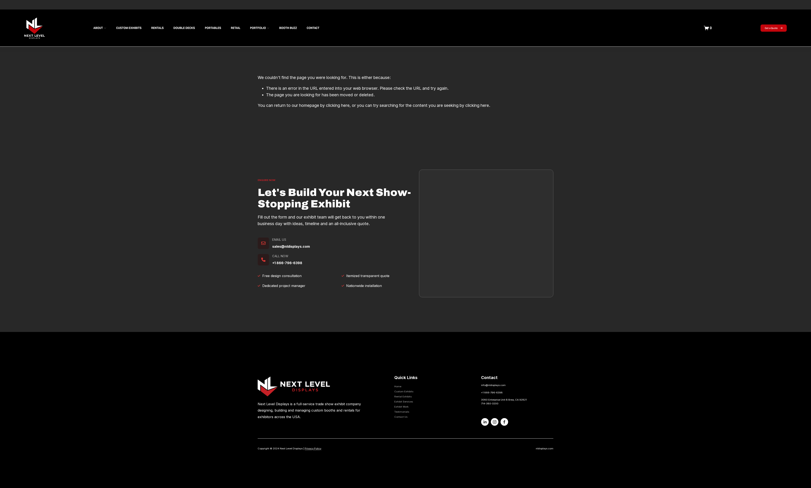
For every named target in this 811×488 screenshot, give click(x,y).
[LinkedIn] (485, 422)
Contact (313, 28)
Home (397, 386)
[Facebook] (504, 422)
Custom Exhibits (129, 28)
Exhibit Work (401, 406)
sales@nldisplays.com (291, 246)
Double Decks (184, 28)
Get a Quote (771, 28)
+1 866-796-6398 (287, 263)
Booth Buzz (288, 28)
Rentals (157, 28)
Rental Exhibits (403, 396)
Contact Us (400, 416)
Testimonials (401, 411)
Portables (213, 28)
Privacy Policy (313, 448)
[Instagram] (494, 422)
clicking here (338, 105)
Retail (235, 28)
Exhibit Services (403, 401)
